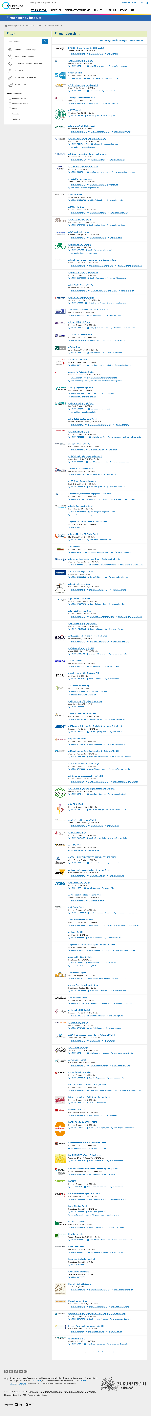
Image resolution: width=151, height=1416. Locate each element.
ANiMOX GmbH (75, 661)
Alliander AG (74, 547)
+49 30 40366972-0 (79, 1252)
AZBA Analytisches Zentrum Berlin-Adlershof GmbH (91, 1035)
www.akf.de (112, 449)
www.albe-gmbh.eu (117, 487)
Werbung (31, 1395)
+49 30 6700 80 (77, 303)
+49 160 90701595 (78, 340)
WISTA (32, 3)
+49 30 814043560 (78, 577)
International (42, 1395)
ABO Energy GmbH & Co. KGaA (81, 126)
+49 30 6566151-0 (78, 1090)
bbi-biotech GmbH (76, 1222)
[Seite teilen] (25, 1371)
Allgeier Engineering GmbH (80, 506)
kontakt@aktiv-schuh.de (98, 462)
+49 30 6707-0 (77, 1344)
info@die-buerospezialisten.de (106, 144)
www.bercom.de (115, 1331)
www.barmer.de (119, 1187)
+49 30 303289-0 (78, 462)
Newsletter (16, 1395)
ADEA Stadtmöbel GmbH (79, 232)
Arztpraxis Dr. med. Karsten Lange (83, 764)
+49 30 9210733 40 (78, 512)
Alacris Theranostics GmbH (80, 469)
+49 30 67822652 (78, 499)
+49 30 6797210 (77, 1003)
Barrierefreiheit (57, 1392)
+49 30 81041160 (78, 1174)
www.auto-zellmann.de (123, 1003)
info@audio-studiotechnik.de (100, 925)
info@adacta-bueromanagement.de (104, 185)
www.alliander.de (124, 552)
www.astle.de (110, 91)
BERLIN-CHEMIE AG (77, 1338)
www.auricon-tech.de (120, 991)
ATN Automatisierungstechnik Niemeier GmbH (89, 870)
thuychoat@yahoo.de (97, 1078)
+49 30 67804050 (78, 1161)
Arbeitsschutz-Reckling (78, 686)
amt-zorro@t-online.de (98, 654)
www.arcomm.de (118, 719)
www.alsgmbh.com (116, 315)
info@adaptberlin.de (97, 225)
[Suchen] (45, 41)
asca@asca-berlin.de (98, 794)
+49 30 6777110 (77, 782)
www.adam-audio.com (119, 213)
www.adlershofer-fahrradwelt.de (84, 253)
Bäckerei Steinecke (77, 1110)
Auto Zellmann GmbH (77, 998)
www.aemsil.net (123, 340)
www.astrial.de (93, 850)
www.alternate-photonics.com (130, 617)
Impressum (33, 1392)
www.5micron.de (111, 78)
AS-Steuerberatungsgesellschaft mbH (85, 776)
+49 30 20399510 (78, 590)
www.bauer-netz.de (119, 1199)
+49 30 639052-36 (78, 237)
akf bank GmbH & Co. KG (79, 444)
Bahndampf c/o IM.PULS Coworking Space (87, 1143)
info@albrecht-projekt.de (99, 499)
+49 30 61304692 (78, 654)
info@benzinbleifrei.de (98, 1307)
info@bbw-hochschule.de (100, 1240)
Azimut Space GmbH (77, 1060)
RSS (24, 1395)
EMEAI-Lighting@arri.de (99, 732)
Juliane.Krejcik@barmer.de (97, 1187)
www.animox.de (113, 666)
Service (123, 10)
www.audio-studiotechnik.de (127, 925)
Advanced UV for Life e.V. (79, 322)
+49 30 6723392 (77, 707)
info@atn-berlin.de (97, 876)
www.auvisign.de (116, 1016)
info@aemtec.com (97, 353)
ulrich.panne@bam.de (97, 1174)
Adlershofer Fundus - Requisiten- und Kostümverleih (92, 260)
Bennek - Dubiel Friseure (79, 1284)
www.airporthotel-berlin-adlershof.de (126, 437)
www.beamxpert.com (120, 1252)
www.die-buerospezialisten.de (83, 147)
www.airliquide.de (123, 425)
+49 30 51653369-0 (79, 290)
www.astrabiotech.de (118, 838)
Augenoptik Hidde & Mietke (80, 957)
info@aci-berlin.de (98, 160)
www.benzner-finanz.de (122, 1319)
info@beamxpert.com (99, 1252)
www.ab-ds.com (111, 103)
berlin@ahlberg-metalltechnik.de (104, 409)
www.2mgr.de (112, 54)
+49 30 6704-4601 (78, 1016)
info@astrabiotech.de (97, 838)
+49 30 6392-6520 (78, 315)
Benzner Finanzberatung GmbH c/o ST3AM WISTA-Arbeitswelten (97, 1314)
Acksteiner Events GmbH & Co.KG (83, 167)
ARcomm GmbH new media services (84, 714)
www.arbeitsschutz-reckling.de (83, 694)
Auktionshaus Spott (77, 973)
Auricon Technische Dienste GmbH (83, 985)
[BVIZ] (30, 1405)
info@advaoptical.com (96, 303)
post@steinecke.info (97, 1115)
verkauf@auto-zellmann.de (99, 1003)
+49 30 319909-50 (78, 1240)
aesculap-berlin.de (125, 365)
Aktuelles (56, 10)
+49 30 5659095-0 (78, 876)
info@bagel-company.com (99, 1128)
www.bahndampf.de (98, 1148)
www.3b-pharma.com (119, 66)
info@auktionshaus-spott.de (99, 978)
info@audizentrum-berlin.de (101, 913)
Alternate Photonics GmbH (80, 611)
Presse (8, 1395)
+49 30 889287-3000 (79, 565)
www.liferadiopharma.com (100, 540)
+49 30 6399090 (77, 1331)
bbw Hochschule (75, 1234)
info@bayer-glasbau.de (97, 1212)
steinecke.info (114, 1115)
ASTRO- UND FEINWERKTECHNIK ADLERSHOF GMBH (92, 857)
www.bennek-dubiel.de (123, 1290)
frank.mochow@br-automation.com (104, 1090)
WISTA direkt (125, 3)
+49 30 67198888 (78, 769)
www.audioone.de (114, 938)
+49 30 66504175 (78, 266)
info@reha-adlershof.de (98, 757)
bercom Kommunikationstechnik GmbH (86, 1326)
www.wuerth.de (127, 290)
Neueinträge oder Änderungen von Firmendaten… (122, 41)
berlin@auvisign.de (97, 1016)
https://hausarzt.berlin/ (121, 769)
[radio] (28, 49)
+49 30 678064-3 (78, 900)
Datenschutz (45, 1392)
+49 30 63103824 (78, 1115)
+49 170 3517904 (78, 1265)
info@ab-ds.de (94, 103)
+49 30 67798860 (78, 1078)
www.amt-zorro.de (119, 654)
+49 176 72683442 (78, 629)
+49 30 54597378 (78, 103)
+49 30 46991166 (78, 1128)
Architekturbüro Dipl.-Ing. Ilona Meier (85, 701)
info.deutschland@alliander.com (100, 552)
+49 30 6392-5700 (78, 91)
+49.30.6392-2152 (78, 328)
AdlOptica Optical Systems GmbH (83, 273)
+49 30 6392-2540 (78, 641)
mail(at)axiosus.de (97, 1028)
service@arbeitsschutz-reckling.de (103, 691)
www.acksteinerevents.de (125, 172)
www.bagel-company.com (124, 1128)
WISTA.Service (51, 3)
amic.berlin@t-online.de (99, 641)
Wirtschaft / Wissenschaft (78, 10)
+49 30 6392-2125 (78, 1041)
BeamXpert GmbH (76, 1247)
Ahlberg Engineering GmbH (80, 388)
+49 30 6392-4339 (78, 617)
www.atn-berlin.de (116, 876)
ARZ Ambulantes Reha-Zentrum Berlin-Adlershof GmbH (93, 751)
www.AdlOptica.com (118, 278)
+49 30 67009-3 (77, 425)
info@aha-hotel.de (99, 437)
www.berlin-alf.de (118, 629)
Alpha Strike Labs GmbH (79, 599)
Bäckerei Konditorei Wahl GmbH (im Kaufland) (89, 1097)
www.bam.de (116, 1174)
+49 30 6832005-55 (79, 393)
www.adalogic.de (116, 200)
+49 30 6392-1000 (78, 863)
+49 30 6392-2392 (78, 527)
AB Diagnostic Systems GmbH (81, 98)
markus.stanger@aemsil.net (101, 340)
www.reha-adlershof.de (121, 757)
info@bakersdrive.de (97, 1161)
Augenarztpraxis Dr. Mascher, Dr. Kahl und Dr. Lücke (91, 945)
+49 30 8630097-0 (78, 213)
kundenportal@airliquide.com (99, 425)
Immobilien (110, 10)
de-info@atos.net (93, 888)
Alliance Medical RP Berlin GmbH (83, 534)
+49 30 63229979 (78, 1277)
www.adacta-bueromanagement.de (85, 188)
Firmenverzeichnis (54, 26)
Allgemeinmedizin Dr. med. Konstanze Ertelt (88, 522)
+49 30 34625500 (78, 925)
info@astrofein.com (97, 863)
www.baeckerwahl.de (97, 1103)
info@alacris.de (96, 474)
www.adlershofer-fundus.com (130, 266)
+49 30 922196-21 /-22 (80, 144)
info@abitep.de (93, 116)
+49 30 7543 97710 (78, 160)
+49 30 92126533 (78, 691)
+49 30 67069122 (78, 950)
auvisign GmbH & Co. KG (79, 1010)
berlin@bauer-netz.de (98, 1199)
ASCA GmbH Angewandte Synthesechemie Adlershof (91, 789)
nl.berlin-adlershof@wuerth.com (104, 290)
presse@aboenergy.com (100, 132)
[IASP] (19, 1405)
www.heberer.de (116, 1161)
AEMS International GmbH (80, 335)
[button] (6, 1371)
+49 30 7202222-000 (79, 437)
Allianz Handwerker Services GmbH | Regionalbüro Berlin (94, 559)
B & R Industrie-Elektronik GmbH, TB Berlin (88, 1085)
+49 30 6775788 (77, 250)
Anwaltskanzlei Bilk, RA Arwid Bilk (83, 673)
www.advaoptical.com (117, 303)
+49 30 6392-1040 (78, 666)
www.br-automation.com (132, 1090)
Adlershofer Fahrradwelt (79, 244)
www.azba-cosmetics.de (123, 1053)
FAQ (87, 1392)
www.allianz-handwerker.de (131, 565)
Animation (16, 114)
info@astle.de (95, 91)
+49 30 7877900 (77, 938)
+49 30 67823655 (78, 1290)
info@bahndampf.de (78, 1148)
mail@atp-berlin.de (96, 900)
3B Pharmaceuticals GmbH (80, 60)
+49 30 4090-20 (77, 552)
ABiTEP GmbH (74, 110)
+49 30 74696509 (78, 838)
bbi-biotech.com (117, 1227)
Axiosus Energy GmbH (78, 1023)
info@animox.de (96, 666)
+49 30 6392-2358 (78, 365)
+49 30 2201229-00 (79, 826)
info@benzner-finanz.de (98, 1319)
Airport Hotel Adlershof (78, 431)
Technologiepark (39, 10)
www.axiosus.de (114, 1028)
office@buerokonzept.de (98, 590)
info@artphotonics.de (97, 744)
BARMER (72, 1181)
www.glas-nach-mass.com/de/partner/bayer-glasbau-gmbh (95, 1215)
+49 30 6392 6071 (78, 1065)
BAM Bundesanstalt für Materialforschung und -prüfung (93, 1169)
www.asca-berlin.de (119, 794)
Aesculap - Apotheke (77, 360)
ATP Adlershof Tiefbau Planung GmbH (85, 895)
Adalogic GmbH (75, 195)
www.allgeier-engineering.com (83, 515)
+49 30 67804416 (78, 1103)
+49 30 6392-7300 (78, 353)
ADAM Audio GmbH (76, 207)
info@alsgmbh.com (97, 315)
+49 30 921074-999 (79, 132)
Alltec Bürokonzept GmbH (79, 584)
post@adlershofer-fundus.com (101, 266)
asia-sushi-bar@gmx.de (98, 810)
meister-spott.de (121, 978)
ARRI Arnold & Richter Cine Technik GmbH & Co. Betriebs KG (95, 726)
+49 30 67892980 (78, 225)
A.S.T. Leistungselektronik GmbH (83, 85)
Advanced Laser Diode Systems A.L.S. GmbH (88, 310)
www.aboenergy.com (122, 132)
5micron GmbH (75, 73)
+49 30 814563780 (78, 200)
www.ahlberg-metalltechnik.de (83, 412)
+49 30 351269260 (78, 719)
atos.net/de (109, 888)
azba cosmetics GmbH (78, 1048)
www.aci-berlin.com (117, 160)
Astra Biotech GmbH (77, 832)
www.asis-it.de (113, 826)
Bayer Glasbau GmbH (77, 1206)
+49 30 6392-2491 (78, 540)
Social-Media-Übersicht (74, 1392)
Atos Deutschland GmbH (79, 882)
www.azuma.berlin (117, 1078)
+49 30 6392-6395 (78, 185)
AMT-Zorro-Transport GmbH (81, 648)
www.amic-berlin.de (121, 641)
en (142, 3)
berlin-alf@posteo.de (98, 629)
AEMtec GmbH (74, 347)
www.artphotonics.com (119, 744)
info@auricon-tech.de (98, 991)
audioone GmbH (75, 932)
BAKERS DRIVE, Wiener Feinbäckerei (84, 1155)
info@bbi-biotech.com (97, 1227)
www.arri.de (118, 732)
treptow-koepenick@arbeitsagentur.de (102, 378)
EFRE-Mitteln (36, 1381)
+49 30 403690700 (78, 991)
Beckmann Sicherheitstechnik (81, 1259)
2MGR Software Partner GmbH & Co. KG (86, 48)
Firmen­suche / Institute (34, 26)
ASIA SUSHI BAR (75, 804)
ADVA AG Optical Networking (81, 297)
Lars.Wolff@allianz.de (98, 577)
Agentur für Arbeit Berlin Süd (81, 372)
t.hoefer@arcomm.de (98, 719)
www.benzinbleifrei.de (120, 1307)
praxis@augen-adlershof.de (100, 950)
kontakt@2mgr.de (96, 54)
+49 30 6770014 (77, 963)
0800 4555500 (76, 378)
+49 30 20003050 (78, 1199)
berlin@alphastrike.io (98, 604)
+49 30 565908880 (78, 278)
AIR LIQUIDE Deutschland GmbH (82, 419)
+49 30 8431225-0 (78, 474)
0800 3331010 (76, 1187)
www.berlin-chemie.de (119, 1344)
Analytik (15, 109)
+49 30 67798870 (78, 744)
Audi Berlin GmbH (76, 907)
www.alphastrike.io (118, 604)
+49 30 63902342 (78, 487)
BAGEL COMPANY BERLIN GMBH (82, 1122)
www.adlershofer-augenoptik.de (84, 966)
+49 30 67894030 (78, 757)
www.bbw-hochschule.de (124, 1240)
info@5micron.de (93, 78)
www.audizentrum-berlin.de (128, 913)
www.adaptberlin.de (117, 225)
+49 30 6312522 (77, 978)
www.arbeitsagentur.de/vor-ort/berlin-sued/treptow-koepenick (96, 381)
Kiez (133, 10)
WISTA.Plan (40, 3)
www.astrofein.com (117, 863)
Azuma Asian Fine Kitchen (80, 1072)
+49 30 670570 (77, 116)
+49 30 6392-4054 (78, 1053)
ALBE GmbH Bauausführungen (82, 481)
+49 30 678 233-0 (78, 732)
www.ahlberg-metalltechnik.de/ (83, 396)
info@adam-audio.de (98, 213)
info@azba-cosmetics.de (99, 1053)
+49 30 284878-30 (78, 172)
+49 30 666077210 (78, 913)
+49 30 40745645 (78, 810)
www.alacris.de (112, 474)
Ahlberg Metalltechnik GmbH (81, 403)
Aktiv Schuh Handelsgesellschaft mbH (85, 456)
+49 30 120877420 (78, 604)
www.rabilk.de (113, 679)
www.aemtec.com (115, 353)
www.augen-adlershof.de (125, 950)
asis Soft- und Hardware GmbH (82, 820)
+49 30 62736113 (78, 1307)
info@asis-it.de (97, 826)
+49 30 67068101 (78, 679)
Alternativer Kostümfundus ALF (82, 623)
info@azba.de (95, 1041)
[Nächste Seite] (114, 1352)
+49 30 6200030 (77, 1212)
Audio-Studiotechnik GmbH (80, 920)
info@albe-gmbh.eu (97, 487)
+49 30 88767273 (78, 1319)
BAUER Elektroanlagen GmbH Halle (84, 1194)
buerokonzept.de (119, 590)
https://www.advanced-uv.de (124, 328)
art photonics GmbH (77, 739)
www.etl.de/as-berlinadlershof (125, 782)
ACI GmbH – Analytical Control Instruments (87, 154)
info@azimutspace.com (99, 1065)
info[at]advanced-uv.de (99, 328)
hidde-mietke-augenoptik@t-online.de (103, 963)
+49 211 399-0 (77, 888)
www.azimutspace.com (121, 1065)
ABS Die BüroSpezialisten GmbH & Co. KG (87, 138)
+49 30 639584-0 (78, 449)
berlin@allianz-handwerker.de (104, 565)
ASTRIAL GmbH (75, 845)
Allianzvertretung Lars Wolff (81, 572)
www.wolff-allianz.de (120, 577)
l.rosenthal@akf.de (96, 449)
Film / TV (98, 10)
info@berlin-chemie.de (96, 1344)
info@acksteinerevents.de (100, 172)
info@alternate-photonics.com (102, 617)
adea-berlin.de (116, 237)
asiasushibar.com (119, 810)
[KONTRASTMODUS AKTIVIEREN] (147, 3)
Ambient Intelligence (20, 104)
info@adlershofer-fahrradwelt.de (101, 250)
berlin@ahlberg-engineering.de (103, 393)
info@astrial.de (77, 850)
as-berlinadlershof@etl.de (98, 782)
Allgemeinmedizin (19, 98)
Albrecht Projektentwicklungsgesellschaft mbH (89, 494)
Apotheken (16, 119)
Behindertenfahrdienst (78, 1272)
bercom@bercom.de (96, 1331)
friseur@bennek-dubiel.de (99, 1290)
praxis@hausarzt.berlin (98, 769)
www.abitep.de (109, 116)
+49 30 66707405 (78, 54)
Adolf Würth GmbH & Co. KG (80, 285)
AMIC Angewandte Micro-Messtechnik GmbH (88, 636)
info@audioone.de (95, 938)
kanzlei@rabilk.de (96, 679)
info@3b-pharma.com (98, 66)
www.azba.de (110, 1041)
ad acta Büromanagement (80, 179)
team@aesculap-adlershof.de (101, 365)
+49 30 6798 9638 (78, 1028)
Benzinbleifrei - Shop (77, 1301)
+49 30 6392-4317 (78, 66)
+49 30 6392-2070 (78, 794)
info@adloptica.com (98, 278)
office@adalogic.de (97, 200)
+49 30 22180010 (78, 1227)
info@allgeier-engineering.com (103, 512)
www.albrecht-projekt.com (124, 499)
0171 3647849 (76, 78)
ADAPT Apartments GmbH (79, 220)
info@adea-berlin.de (98, 237)
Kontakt (93, 1392)
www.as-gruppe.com (120, 462)
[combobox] (24, 41)
